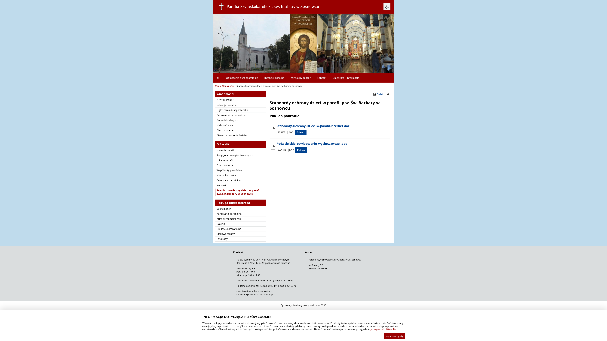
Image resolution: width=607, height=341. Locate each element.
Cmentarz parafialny (229, 180)
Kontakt (321, 78)
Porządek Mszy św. (228, 120)
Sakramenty (224, 208)
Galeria (221, 224)
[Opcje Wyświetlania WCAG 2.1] (386, 6)
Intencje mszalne (274, 78)
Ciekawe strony (226, 234)
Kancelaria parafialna (229, 213)
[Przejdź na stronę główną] (218, 78)
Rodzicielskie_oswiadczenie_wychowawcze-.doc (311, 144)
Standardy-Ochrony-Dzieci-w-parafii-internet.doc (312, 126)
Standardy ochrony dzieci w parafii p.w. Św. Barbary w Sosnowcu (238, 192)
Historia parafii (225, 150)
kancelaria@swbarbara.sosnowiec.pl (254, 294)
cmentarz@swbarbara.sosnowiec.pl (254, 291)
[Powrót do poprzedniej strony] (388, 94)
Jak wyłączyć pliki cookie (383, 329)
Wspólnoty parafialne (229, 170)
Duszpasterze (225, 165)
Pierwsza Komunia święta (232, 135)
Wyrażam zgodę (394, 336)
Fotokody (222, 239)
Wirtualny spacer (301, 78)
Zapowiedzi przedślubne (231, 115)
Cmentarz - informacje (346, 78)
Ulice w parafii (225, 160)
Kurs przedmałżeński (229, 219)
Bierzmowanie (225, 130)
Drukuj (380, 94)
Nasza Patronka (226, 175)
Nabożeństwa (225, 125)
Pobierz (301, 132)
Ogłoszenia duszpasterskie (242, 78)
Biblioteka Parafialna (229, 229)
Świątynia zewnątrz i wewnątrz (235, 155)
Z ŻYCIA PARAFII (226, 100)
